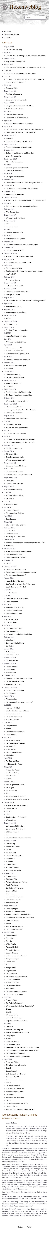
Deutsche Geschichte (14, 717)
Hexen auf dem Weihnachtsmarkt (18, 838)
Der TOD (9, 1027)
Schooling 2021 (12, 88)
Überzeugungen (12, 909)
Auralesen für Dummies (15, 1089)
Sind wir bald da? (12, 631)
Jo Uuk (8, 923)
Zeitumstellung (11, 876)
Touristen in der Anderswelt (16, 817)
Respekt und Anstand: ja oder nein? (19, 141)
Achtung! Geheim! (13, 947)
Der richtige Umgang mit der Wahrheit (20, 442)
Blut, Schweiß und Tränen (15, 1074)
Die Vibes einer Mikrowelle (16, 1065)
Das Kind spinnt (12, 602)
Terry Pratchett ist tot (14, 306)
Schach (9, 1038)
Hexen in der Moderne (14, 472)
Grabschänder (11, 935)
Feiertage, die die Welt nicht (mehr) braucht (22, 1047)
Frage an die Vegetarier (15, 897)
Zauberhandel (11, 1071)
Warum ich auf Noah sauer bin (17, 1033)
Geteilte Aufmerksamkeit (15, 731)
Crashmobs (10, 894)
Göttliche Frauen (12, 832)
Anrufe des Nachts (13, 280)
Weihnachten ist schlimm (15, 218)
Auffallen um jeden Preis (15, 351)
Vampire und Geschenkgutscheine (19, 678)
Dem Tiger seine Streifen (15, 743)
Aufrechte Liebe (12, 619)
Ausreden (9, 861)
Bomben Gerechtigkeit (14, 1030)
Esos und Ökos (11, 1106)
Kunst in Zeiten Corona (14, 109)
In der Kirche (11, 749)
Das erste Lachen (12, 655)
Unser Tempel (11, 734)
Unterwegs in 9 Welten (14, 628)
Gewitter (9, 1012)
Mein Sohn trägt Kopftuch (15, 239)
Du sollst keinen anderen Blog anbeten (20, 439)
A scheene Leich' (12, 1077)
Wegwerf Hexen (12, 504)
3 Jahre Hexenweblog (14, 489)
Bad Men (9, 368)
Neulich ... (9, 811)
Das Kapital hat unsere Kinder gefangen (21, 132)
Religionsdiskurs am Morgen (16, 882)
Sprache (9, 941)
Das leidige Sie (11, 808)
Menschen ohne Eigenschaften (17, 354)
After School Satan (13, 212)
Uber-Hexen (10, 962)
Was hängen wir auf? (14, 348)
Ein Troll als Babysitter (14, 1003)
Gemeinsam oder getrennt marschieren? (21, 572)
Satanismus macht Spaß (15, 377)
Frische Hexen (11, 622)
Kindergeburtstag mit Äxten (16, 312)
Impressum (8, 37)
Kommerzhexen (12, 903)
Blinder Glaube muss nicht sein (17, 711)
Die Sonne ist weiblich (14, 929)
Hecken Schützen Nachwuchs (17, 419)
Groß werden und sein (14, 233)
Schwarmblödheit (12, 510)
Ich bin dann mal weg (14, 50)
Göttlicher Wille (11, 879)
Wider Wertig (11, 944)
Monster (9, 779)
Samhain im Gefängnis (14, 888)
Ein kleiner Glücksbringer (15, 1053)
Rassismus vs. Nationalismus (17, 118)
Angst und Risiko (12, 1062)
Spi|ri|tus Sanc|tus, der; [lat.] (16, 1021)
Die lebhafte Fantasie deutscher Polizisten (22, 188)
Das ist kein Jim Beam (14, 413)
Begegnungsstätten (13, 985)
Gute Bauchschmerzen (14, 115)
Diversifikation (11, 864)
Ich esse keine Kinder (14, 407)
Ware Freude (11, 776)
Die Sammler (11, 693)
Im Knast (9, 138)
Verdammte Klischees (14, 554)
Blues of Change (12, 920)
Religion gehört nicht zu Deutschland (20, 106)
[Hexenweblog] (23, 8)
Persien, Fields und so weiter (17, 330)
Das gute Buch (11, 726)
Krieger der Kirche (13, 770)
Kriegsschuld (11, 968)
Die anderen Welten (13, 1044)
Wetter (8, 1083)
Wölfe (8, 224)
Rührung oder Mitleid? (14, 484)
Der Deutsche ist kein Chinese (17, 599)
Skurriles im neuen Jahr (15, 457)
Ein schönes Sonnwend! (15, 829)
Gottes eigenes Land (14, 613)
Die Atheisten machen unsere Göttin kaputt (22, 244)
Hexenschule (11, 672)
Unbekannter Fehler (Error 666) (18, 1056)
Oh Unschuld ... (12, 454)
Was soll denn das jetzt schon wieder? (20, 1109)
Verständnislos (11, 593)
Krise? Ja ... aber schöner (15, 912)
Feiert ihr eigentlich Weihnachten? (19, 551)
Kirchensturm (11, 746)
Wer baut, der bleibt (13, 870)
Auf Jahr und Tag (12, 761)
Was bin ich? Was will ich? (15, 525)
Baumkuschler (11, 519)
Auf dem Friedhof (12, 867)
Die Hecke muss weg (14, 268)
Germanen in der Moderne (16, 466)
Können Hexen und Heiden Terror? (19, 262)
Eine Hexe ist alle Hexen (15, 643)
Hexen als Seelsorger (14, 1018)
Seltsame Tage (11, 1000)
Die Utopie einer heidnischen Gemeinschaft (22, 1050)
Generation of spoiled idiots (16, 100)
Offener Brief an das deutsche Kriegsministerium (24, 182)
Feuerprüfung (11, 852)
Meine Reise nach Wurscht (16, 956)
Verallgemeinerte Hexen (15, 177)
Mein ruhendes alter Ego (15, 607)
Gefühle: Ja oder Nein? (14, 171)
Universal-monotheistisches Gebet (19, 634)
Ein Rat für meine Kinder (15, 681)
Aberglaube (10, 669)
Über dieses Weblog (11, 34)
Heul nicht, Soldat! (13, 708)
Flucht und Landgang (14, 94)
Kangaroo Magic (12, 959)
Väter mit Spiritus (12, 1041)
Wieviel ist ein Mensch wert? (16, 805)
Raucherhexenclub (13, 1086)
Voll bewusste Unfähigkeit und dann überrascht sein (25, 67)
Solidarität (9, 546)
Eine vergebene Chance (15, 785)
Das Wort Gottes (12, 773)
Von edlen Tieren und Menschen (18, 360)
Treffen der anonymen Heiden (17, 427)
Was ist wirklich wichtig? (15, 926)
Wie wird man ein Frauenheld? (17, 799)
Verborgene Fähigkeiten (15, 826)
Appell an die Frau (13, 979)
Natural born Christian (14, 1080)
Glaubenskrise (11, 973)
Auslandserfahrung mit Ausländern (19, 147)
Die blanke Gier (12, 661)
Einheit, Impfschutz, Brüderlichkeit (18, 914)
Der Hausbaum (11, 324)
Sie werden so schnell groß (16, 365)
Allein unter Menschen (14, 162)
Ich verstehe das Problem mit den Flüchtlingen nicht (25, 301)
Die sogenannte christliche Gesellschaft (21, 410)
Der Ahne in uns (12, 534)
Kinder (8, 729)
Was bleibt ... (11, 988)
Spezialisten (10, 938)
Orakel (8, 835)
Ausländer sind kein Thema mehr (18, 392)
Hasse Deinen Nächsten (15, 581)
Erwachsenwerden (13, 714)
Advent (8, 850)
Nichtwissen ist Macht (14, 764)
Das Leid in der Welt (13, 424)
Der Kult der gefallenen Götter (17, 1103)
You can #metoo (12, 227)
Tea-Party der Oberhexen (15, 537)
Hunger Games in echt (14, 250)
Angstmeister (11, 971)
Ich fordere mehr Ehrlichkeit (16, 976)
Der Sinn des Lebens (14, 448)
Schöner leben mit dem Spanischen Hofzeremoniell (25, 543)
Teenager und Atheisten (15, 194)
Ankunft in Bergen (12, 950)
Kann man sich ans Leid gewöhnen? (19, 702)
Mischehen (10, 755)
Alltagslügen (10, 1035)
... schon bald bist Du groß (16, 433)
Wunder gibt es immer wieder (17, 401)
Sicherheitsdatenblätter (14, 1092)
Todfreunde (10, 652)
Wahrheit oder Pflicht (14, 684)
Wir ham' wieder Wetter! (15, 495)
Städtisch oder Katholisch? (16, 575)
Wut (7, 793)
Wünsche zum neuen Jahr (16, 460)
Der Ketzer (10, 646)
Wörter (8, 318)
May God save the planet (15, 61)
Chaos (8, 1009)
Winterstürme (11, 820)
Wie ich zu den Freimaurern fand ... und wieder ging (25, 200)
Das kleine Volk (11, 667)
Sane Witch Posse (13, 847)
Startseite (7, 31)
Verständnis (10, 858)
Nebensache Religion (14, 740)
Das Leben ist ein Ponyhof (16, 587)
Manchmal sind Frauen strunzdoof (19, 475)
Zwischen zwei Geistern (15, 1097)
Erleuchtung (10, 844)
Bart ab (8, 563)
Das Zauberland (12, 953)
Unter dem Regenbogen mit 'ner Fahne (21, 73)
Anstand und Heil (12, 982)
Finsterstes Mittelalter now (16, 569)
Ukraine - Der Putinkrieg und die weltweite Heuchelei (25, 56)
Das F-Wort (10, 531)
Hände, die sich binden (14, 994)
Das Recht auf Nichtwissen (16, 557)
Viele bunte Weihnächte (15, 286)
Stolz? (8, 814)
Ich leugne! (10, 788)
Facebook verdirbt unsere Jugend (18, 292)
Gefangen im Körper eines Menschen (20, 153)
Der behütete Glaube (14, 610)
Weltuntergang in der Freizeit (17, 168)
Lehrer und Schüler (13, 900)
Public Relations (12, 885)
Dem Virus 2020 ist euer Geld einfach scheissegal (24, 129)
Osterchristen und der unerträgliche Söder (22, 206)
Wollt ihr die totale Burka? (15, 796)
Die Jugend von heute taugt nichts (19, 395)
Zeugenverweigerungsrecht (16, 991)
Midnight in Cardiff (13, 295)
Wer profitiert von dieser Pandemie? (19, 123)
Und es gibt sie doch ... (14, 855)
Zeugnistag (10, 498)
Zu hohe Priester (12, 720)
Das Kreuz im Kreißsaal (15, 690)
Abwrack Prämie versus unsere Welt (19, 256)
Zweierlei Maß (11, 891)
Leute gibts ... (11, 481)
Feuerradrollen (11, 790)
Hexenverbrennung (13, 374)
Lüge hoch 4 (10, 640)
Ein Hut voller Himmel (14, 752)
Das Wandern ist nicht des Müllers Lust (20, 584)
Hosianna (9, 386)
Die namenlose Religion (15, 513)
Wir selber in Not (12, 1015)
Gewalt (8, 1068)
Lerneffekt (10, 1095)
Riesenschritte (11, 699)
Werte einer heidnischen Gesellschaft (20, 1006)
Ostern (8, 1100)
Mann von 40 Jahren (14, 383)
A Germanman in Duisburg (16, 342)
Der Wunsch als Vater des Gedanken (20, 917)
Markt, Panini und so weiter (16, 336)
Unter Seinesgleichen (14, 156)
